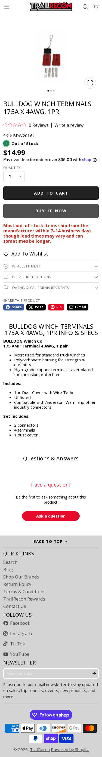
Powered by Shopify (70, 749)
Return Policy (17, 584)
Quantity (12, 168)
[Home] (51, 6)
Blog (8, 569)
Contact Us (14, 606)
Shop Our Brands (21, 577)
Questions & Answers (51, 458)
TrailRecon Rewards (24, 599)
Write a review (69, 125)
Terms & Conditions (24, 591)
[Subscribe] (94, 673)
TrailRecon (40, 749)
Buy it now (51, 210)
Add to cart (51, 193)
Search (10, 562)
